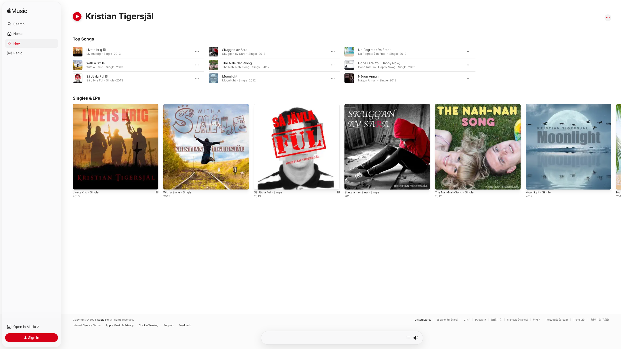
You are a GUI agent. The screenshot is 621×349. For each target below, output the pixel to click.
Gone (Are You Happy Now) (379, 63)
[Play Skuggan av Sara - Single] (350, 183)
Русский (480, 319)
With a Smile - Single (178, 106)
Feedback (185, 325)
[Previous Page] (68, 147)
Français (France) (517, 319)
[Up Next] (408, 337)
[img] (17, 11)
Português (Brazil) (557, 319)
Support (168, 325)
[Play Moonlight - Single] (531, 183)
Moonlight (229, 76)
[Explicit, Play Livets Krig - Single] (78, 183)
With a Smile (95, 63)
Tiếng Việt (579, 319)
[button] (31, 24)
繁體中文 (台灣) (599, 319)
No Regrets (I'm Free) (374, 50)
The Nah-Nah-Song (237, 63)
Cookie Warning (148, 325)
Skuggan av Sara (234, 50)
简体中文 (496, 319)
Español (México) (447, 319)
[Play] (77, 16)
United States (423, 319)
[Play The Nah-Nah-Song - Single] (441, 183)
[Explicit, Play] (77, 51)
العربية (466, 319)
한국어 (536, 319)
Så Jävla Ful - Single (269, 106)
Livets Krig (94, 50)
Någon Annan (368, 76)
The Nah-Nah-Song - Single (456, 106)
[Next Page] (616, 147)
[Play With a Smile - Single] (169, 183)
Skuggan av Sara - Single (363, 106)
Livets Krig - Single (87, 106)
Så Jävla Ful (95, 76)
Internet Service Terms (87, 325)
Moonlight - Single (540, 106)
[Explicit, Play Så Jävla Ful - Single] (260, 183)
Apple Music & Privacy (120, 325)
